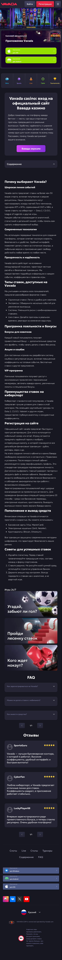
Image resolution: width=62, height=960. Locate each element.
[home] (9, 4)
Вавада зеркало (31, 148)
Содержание (26, 857)
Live (24, 850)
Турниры (47, 850)
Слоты (13, 850)
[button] (59, 18)
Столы (34, 850)
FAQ (40, 857)
